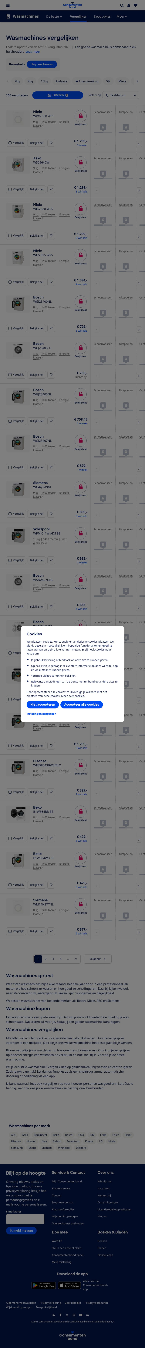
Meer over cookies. (73, 696)
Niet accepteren (42, 705)
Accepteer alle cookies (81, 705)
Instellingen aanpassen (41, 713)
